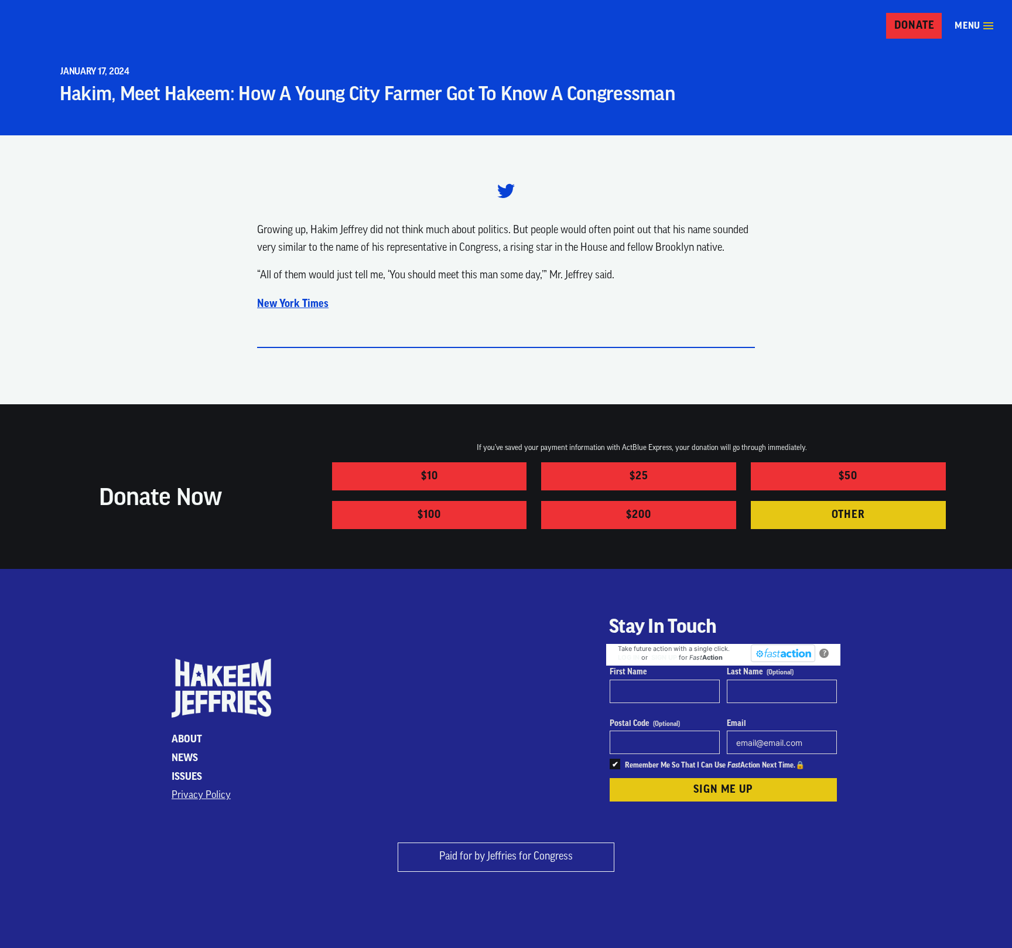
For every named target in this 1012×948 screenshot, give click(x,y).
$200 (638, 514)
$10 (429, 475)
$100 (429, 514)
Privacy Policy (201, 795)
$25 (639, 475)
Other (849, 514)
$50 (848, 475)
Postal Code (645, 723)
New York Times (293, 303)
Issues (187, 777)
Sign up (664, 657)
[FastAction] (783, 653)
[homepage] (50, 26)
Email (736, 723)
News (185, 758)
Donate (914, 25)
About (187, 739)
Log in (629, 657)
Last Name (760, 672)
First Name (628, 672)
